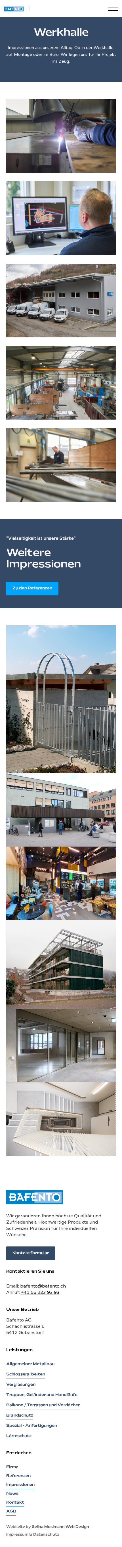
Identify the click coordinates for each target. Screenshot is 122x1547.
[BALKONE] (61, 964)
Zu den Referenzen (32, 588)
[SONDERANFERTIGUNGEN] (61, 883)
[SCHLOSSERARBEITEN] (61, 699)
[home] (17, 8)
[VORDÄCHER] (61, 810)
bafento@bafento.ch (43, 1286)
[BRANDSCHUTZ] (61, 1045)
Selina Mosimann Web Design (60, 1527)
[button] (108, 8)
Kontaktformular (30, 1253)
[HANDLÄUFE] (61, 1119)
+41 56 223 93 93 (40, 1292)
